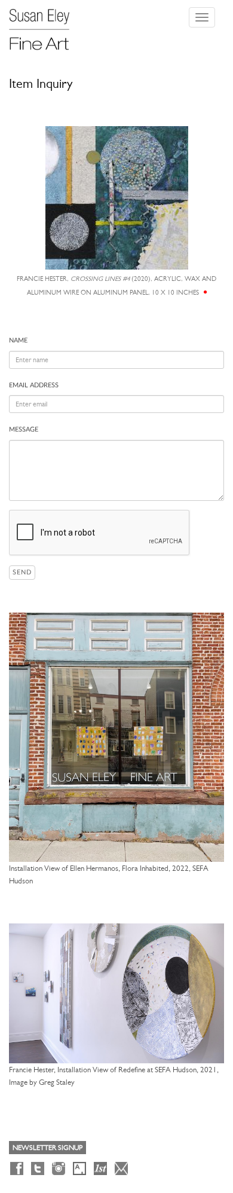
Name (18, 340)
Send (22, 572)
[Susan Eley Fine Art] (45, 25)
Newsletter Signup (47, 1147)
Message (23, 429)
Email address (34, 385)
